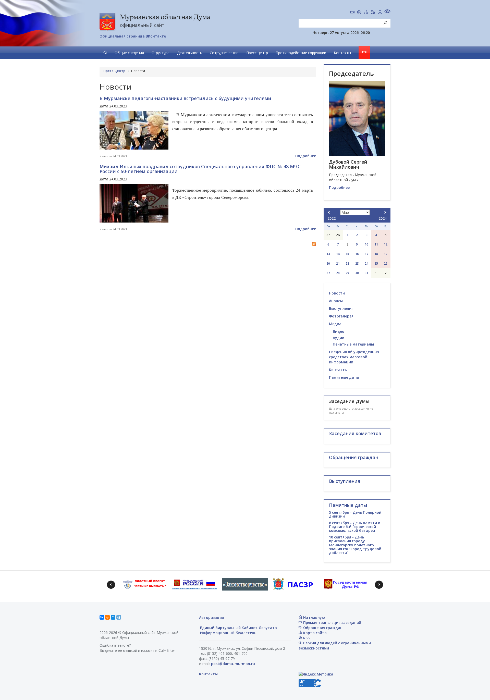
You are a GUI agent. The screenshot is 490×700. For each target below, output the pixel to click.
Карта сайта (314, 632)
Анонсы (336, 300)
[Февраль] (328, 212)
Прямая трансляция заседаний (331, 622)
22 (347, 263)
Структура (160, 52)
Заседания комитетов (355, 433)
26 (385, 263)
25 (376, 263)
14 (338, 254)
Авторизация (211, 617)
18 (376, 254)
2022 (331, 218)
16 (357, 254)
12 (385, 244)
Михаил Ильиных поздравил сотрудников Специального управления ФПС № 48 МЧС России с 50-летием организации (200, 169)
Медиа (335, 323)
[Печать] (359, 13)
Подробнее (305, 155)
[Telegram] (118, 617)
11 (376, 244)
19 (385, 254)
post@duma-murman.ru (233, 663)
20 (328, 263)
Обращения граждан (322, 627)
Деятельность (189, 52)
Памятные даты (344, 377)
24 (366, 263)
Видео (338, 331)
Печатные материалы (353, 344)
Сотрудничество (224, 52)
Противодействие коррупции (301, 52)
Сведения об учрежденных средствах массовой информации (354, 356)
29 (347, 273)
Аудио (338, 337)
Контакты (342, 52)
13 (328, 254)
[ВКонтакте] (102, 617)
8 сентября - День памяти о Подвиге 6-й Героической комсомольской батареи (354, 526)
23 (357, 263)
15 (347, 254)
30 (357, 273)
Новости (337, 293)
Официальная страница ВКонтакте (133, 36)
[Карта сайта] (366, 13)
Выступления (341, 308)
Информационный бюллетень (227, 632)
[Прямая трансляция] (352, 13)
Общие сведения (129, 52)
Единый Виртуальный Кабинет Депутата (238, 627)
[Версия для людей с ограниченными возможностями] (387, 12)
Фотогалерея (341, 316)
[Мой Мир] (113, 617)
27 (328, 273)
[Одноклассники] (107, 617)
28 (338, 273)
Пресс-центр (257, 52)
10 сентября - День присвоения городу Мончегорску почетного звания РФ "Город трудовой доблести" (355, 545)
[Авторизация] (380, 13)
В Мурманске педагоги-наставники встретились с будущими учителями (185, 98)
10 (366, 244)
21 (338, 263)
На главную (313, 617)
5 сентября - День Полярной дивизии (355, 514)
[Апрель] (385, 212)
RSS (306, 637)
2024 (382, 218)
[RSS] (373, 13)
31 (366, 273)
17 (366, 254)
